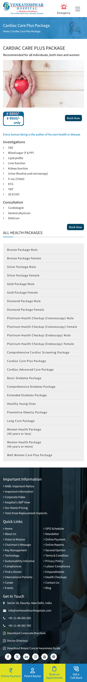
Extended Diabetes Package (27, 395)
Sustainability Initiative (19, 561)
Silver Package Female (23, 275)
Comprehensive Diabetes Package (31, 386)
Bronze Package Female (24, 258)
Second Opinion (55, 550)
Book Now (73, 118)
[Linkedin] (26, 656)
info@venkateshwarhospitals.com (29, 610)
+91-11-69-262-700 (19, 625)
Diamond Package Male (24, 301)
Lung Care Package (21, 421)
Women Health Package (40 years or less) (24, 431)
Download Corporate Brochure (26, 633)
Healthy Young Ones (21, 404)
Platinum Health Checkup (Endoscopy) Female (40, 344)
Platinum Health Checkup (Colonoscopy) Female (42, 327)
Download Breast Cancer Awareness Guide (33, 648)
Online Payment (55, 539)
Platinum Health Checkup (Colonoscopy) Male (40, 318)
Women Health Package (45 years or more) (24, 444)
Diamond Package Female (25, 309)
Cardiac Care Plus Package (25, 31)
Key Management (16, 550)
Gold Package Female (22, 292)
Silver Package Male (21, 267)
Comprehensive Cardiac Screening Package (38, 352)
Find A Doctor (32, 676)
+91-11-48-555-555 (19, 618)
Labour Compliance (57, 566)
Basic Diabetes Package (24, 378)
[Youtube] (44, 656)
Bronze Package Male (22, 250)
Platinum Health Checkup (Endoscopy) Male (39, 335)
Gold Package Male (20, 284)
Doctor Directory (17, 640)
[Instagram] (35, 656)
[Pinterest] (53, 656)
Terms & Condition (56, 555)
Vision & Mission (15, 539)
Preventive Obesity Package (27, 412)
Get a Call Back (76, 675)
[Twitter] (17, 656)
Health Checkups (56, 577)
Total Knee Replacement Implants (26, 513)
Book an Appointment (54, 675)
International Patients (18, 577)
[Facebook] (8, 656)
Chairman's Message (18, 545)
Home (6, 31)
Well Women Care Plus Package (29, 455)
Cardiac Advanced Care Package (30, 369)
